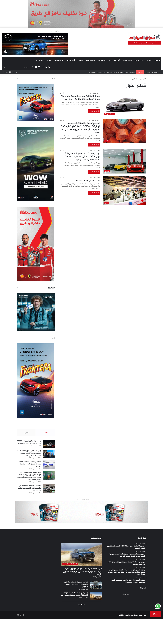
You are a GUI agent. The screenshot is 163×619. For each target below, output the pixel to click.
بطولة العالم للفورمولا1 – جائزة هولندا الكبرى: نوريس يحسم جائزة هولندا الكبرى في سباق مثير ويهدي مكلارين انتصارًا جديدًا (97, 72)
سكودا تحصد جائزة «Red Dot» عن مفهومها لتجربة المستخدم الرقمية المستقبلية (29, 488)
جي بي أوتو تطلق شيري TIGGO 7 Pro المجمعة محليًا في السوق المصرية (29, 442)
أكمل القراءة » (94, 111)
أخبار (150, 60)
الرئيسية (157, 60)
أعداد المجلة (71, 60)
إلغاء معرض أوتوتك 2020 (88, 180)
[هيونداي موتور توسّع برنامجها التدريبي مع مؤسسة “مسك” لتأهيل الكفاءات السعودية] (96, 585)
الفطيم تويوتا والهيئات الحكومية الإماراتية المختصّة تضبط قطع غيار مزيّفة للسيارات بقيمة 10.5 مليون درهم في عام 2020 (80, 127)
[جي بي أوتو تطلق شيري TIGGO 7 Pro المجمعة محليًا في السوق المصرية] (49, 444)
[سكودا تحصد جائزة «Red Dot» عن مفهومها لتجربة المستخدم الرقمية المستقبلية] (49, 488)
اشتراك (155, 614)
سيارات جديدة (127, 60)
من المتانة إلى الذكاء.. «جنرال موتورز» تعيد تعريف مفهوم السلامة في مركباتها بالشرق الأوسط (82, 571)
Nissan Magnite (54, 31)
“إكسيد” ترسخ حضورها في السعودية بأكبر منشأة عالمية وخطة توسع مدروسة (74, 594)
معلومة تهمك (102, 60)
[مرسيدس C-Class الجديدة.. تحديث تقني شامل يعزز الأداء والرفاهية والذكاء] (49, 464)
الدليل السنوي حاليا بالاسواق (82, 499)
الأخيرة (45, 433)
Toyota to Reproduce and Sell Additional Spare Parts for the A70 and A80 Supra (80, 97)
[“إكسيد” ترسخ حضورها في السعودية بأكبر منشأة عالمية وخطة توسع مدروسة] (96, 596)
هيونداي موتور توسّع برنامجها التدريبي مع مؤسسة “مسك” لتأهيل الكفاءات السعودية (75, 584)
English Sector (58, 60)
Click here (125, 594)
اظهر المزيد (81, 604)
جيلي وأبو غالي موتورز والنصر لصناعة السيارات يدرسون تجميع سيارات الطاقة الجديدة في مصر (29, 453)
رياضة (81, 60)
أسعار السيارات (115, 60)
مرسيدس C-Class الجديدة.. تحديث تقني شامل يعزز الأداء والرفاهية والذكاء (30, 464)
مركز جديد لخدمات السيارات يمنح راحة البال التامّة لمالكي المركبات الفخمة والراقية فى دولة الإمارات (82, 156)
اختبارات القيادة (90, 60)
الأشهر (26, 433)
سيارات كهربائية (139, 60)
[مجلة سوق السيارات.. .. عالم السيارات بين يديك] (144, 39)
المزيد (49, 60)
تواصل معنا (39, 60)
